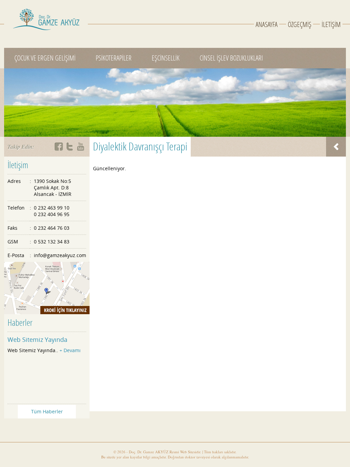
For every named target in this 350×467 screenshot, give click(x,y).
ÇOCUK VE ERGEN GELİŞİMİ (45, 58)
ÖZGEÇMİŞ (299, 25)
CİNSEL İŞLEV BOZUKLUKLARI (231, 58)
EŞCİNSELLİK (165, 58)
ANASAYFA (267, 25)
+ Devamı (70, 350)
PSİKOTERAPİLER (114, 58)
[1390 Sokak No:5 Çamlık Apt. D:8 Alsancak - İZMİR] (47, 288)
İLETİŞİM (331, 25)
